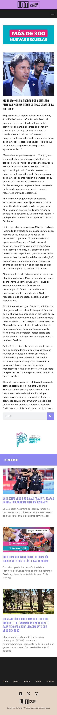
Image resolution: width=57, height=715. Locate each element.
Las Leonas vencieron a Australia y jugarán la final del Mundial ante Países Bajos (28, 500)
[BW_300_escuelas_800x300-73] (28, 43)
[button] (53, 13)
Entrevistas (49, 681)
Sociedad (15, 681)
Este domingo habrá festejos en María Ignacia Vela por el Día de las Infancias (25, 559)
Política (5, 681)
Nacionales (27, 681)
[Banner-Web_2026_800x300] (28, 447)
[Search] (50, 416)
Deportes (38, 681)
